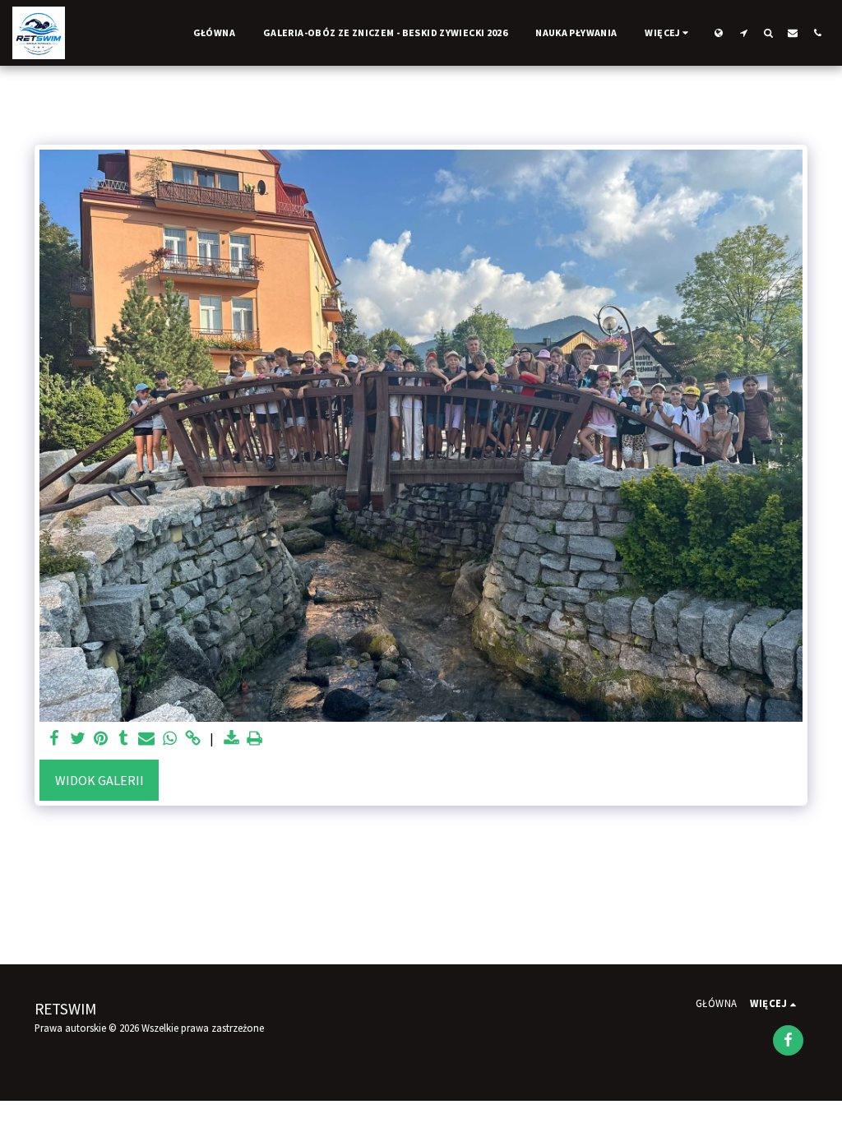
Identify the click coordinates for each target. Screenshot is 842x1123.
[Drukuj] (254, 738)
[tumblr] (123, 738)
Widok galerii (99, 780)
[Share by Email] (146, 738)
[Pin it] (100, 738)
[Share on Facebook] (54, 738)
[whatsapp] (169, 738)
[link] (192, 738)
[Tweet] (77, 738)
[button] (743, 32)
